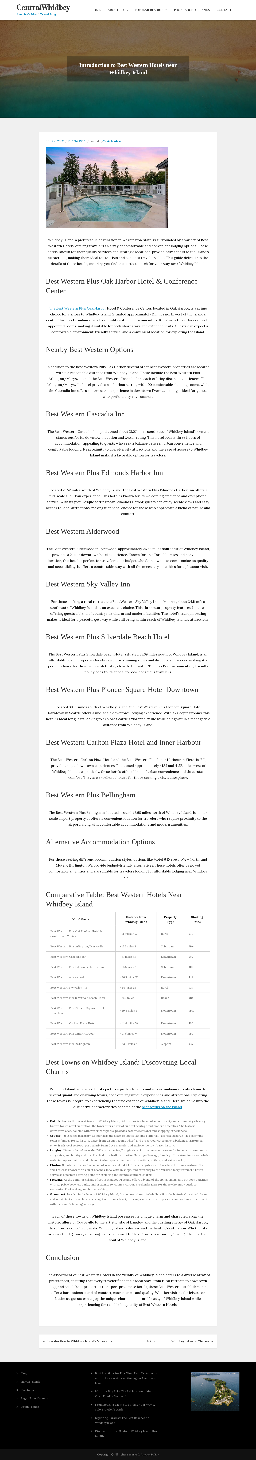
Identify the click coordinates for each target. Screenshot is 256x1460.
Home (96, 10)
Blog (24, 1373)
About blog (118, 10)
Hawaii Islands (30, 1381)
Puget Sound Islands (192, 10)
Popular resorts (149, 10)
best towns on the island (162, 1107)
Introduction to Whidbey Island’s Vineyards (79, 1341)
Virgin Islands (30, 1406)
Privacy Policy (150, 1454)
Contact (224, 10)
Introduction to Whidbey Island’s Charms (178, 1341)
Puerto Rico (77, 141)
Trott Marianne (113, 141)
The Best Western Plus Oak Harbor (77, 308)
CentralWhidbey (43, 7)
